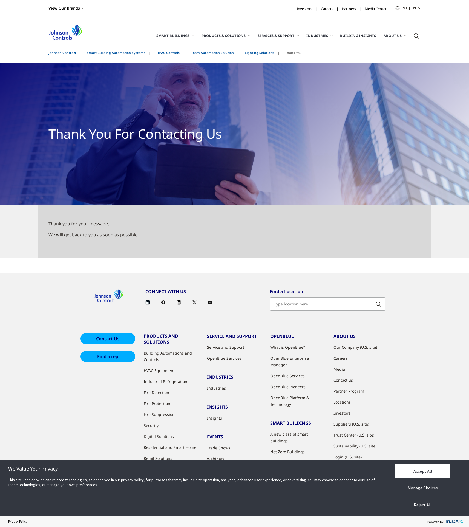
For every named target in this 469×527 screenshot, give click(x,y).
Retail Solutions (158, 458)
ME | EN (409, 7)
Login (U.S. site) (347, 457)
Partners (349, 8)
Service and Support (225, 347)
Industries (216, 388)
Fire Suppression (159, 414)
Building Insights (358, 35)
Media (339, 369)
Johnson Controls (62, 52)
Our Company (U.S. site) (355, 347)
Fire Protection (157, 403)
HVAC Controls (168, 52)
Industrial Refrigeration (165, 381)
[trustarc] (453, 521)
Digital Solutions (159, 436)
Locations (342, 402)
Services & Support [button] (276, 35)
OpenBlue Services (224, 358)
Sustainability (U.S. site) (354, 446)
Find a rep (107, 356)
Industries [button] (317, 35)
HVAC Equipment (159, 370)
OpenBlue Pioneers (288, 386)
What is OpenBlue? (287, 347)
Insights (214, 418)
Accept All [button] (422, 471)
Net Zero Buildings (287, 451)
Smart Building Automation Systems (116, 52)
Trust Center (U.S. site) (353, 435)
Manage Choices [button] (423, 488)
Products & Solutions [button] (224, 35)
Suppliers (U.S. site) (351, 424)
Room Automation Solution (212, 52)
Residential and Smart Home (170, 447)
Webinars (216, 458)
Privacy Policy (17, 521)
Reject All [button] (423, 505)
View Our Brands (64, 8)
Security (151, 425)
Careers (327, 8)
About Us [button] (393, 35)
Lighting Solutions (259, 52)
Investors (304, 8)
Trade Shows (218, 447)
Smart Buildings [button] (172, 35)
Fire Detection (156, 392)
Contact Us (107, 339)
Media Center (376, 8)
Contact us (343, 380)
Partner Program (348, 391)
